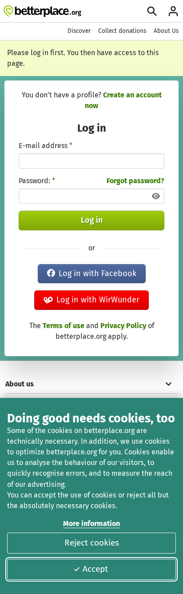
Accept (95, 569)
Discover (79, 31)
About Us (166, 31)
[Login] (173, 11)
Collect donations (122, 31)
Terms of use (63, 325)
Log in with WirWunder (97, 300)
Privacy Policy (123, 325)
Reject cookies (91, 543)
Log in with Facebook (97, 273)
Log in (92, 220)
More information (91, 523)
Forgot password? (135, 181)
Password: (37, 181)
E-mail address (45, 145)
